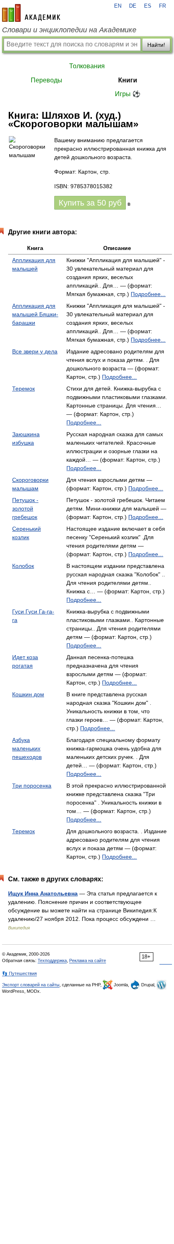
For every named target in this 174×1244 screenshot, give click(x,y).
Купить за (90, 202)
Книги (127, 80)
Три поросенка (31, 785)
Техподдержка (52, 960)
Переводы (46, 80)
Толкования (87, 66)
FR (162, 6)
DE (132, 6)
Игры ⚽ (127, 93)
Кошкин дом (28, 694)
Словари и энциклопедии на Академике (69, 30)
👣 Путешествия (19, 973)
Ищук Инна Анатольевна (43, 893)
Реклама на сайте (87, 960)
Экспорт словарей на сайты (30, 984)
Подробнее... (148, 294)
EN (117, 6)
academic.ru (31, 13)
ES (147, 6)
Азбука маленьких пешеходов (27, 748)
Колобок (23, 566)
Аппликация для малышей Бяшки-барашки (35, 314)
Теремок (23, 388)
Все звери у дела (34, 351)
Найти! (156, 45)
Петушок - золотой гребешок (25, 508)
